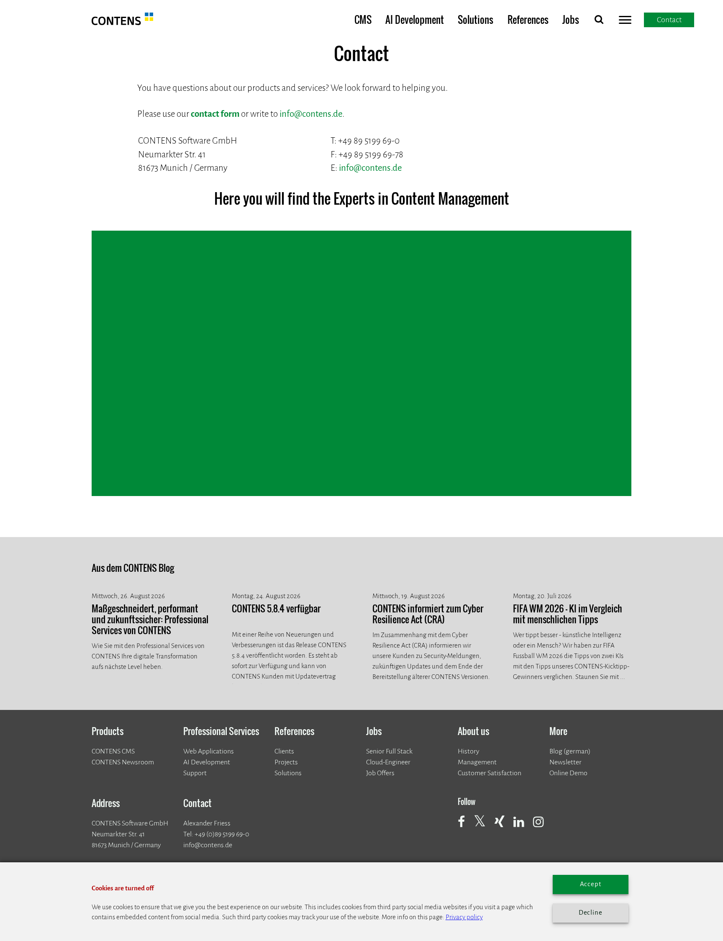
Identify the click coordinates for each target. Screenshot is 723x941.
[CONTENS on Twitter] (483, 825)
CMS (363, 19)
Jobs (570, 19)
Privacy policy (464, 917)
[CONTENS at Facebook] (465, 826)
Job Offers (380, 773)
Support (195, 773)
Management (477, 762)
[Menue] (625, 21)
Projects (286, 762)
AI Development (414, 19)
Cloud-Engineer (388, 762)
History (468, 751)
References (528, 19)
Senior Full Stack (389, 751)
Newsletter (565, 762)
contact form (215, 114)
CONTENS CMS (113, 751)
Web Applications (208, 751)
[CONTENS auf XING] (503, 826)
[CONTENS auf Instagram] (542, 826)
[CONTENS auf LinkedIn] (522, 826)
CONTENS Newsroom (123, 762)
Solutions (475, 19)
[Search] (598, 21)
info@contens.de (310, 114)
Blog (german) (569, 751)
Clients (284, 751)
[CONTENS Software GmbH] (123, 22)
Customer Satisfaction (489, 773)
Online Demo (568, 773)
